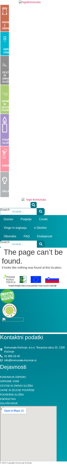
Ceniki (43, 219)
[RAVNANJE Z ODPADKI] (4, 12)
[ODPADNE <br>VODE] (4, 39)
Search (5, 209)
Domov (8, 219)
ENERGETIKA (10, 165)
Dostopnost (44, 236)
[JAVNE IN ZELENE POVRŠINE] (4, 92)
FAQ (27, 236)
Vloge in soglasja (15, 227)
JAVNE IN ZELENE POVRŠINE (7, 106)
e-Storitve (40, 227)
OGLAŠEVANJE (11, 191)
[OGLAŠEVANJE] (4, 182)
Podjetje (26, 219)
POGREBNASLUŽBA (9, 141)
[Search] (40, 211)
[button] (34, 205)
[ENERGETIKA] (4, 155)
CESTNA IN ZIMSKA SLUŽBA (7, 77)
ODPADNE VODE (9, 51)
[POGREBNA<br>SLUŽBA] (4, 130)
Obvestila (10, 236)
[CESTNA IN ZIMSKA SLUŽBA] (4, 63)
